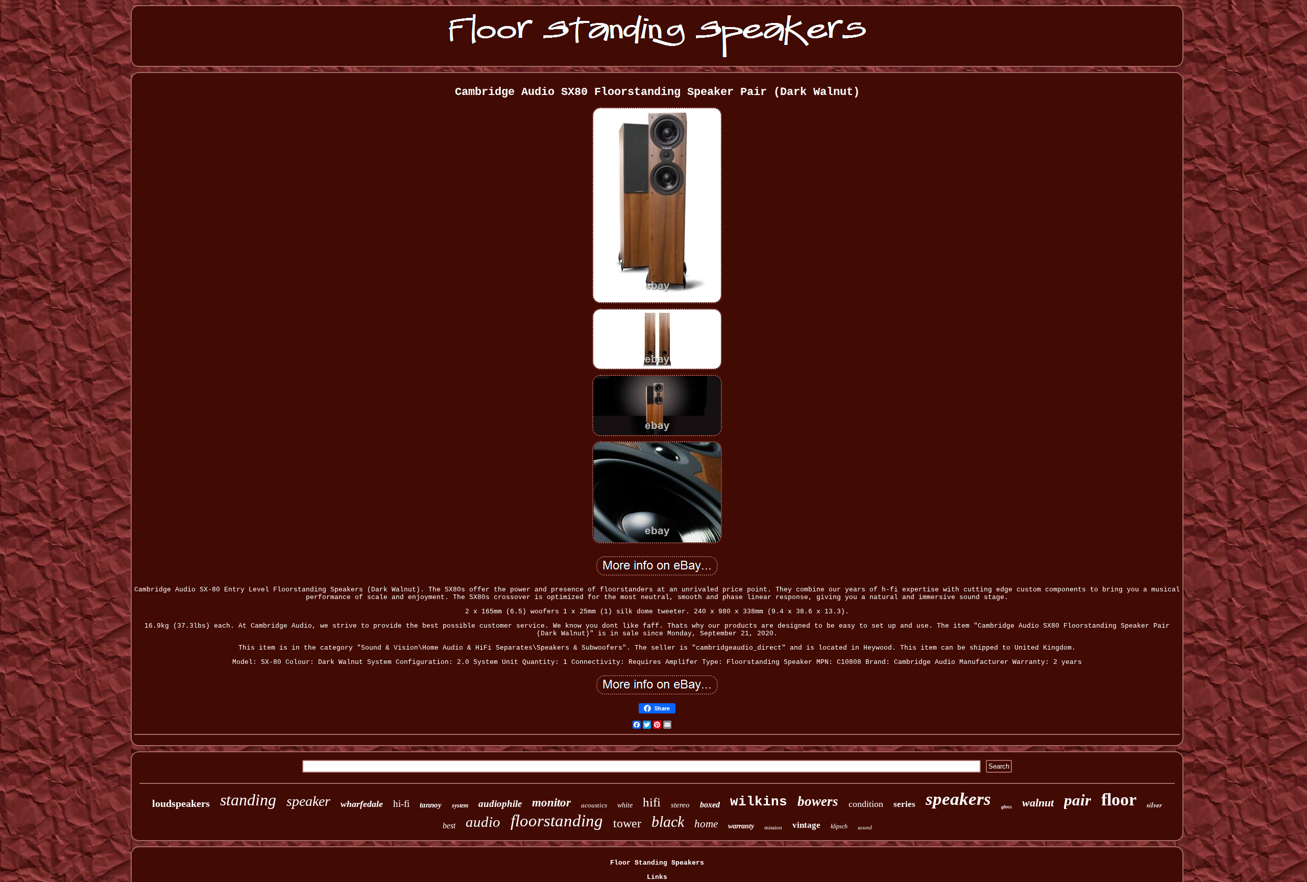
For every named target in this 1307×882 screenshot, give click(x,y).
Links (657, 877)
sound (865, 827)
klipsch (839, 826)
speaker (308, 801)
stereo (680, 805)
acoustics (594, 805)
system (460, 805)
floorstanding (557, 821)
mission (773, 827)
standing (248, 800)
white (625, 805)
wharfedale (362, 804)
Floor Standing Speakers (657, 863)
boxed (710, 804)
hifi (652, 802)
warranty (741, 826)
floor (1118, 799)
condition (866, 804)
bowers (817, 801)
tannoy (431, 805)
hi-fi (401, 803)
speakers (958, 799)
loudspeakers (181, 803)
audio (483, 822)
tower (627, 823)
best (449, 825)
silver (1154, 804)
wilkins (758, 801)
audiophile (500, 803)
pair (1077, 800)
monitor (551, 802)
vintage (806, 825)
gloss (1006, 806)
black (667, 821)
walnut (1038, 802)
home (706, 824)
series (904, 804)
